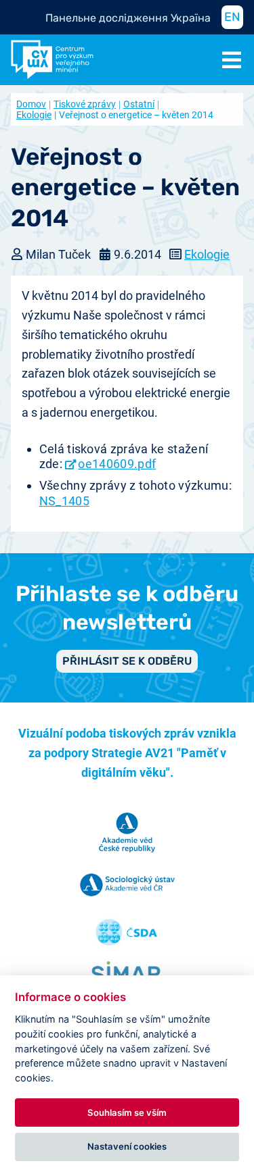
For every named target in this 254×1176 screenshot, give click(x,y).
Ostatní (138, 104)
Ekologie (207, 254)
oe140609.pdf (117, 464)
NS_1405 (64, 501)
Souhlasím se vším (127, 1112)
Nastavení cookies (127, 1146)
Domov (31, 104)
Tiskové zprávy (85, 104)
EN (232, 17)
